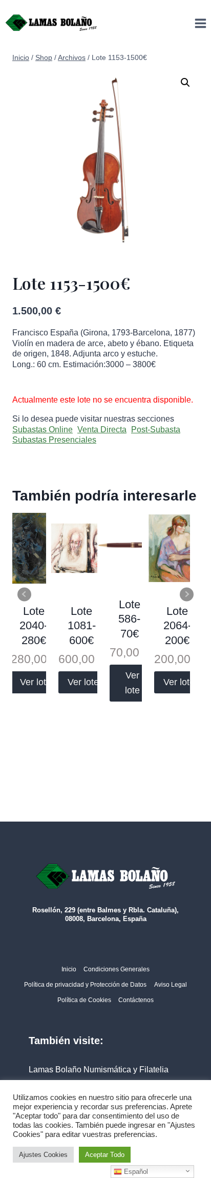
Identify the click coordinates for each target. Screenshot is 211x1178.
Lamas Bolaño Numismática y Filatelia (98, 1069)
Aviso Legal (170, 984)
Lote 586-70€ (129, 619)
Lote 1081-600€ (82, 626)
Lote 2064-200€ (177, 626)
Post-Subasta (155, 429)
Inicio (68, 969)
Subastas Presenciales (54, 439)
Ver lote (35, 682)
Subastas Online (42, 429)
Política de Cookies (84, 1000)
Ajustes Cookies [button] (43, 1155)
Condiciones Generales (116, 969)
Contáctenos (136, 1000)
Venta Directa (101, 429)
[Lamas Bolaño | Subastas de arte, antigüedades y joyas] (51, 23)
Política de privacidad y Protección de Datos (85, 984)
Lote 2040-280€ (33, 626)
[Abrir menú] (200, 23)
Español (135, 1171)
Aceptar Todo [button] (104, 1155)
